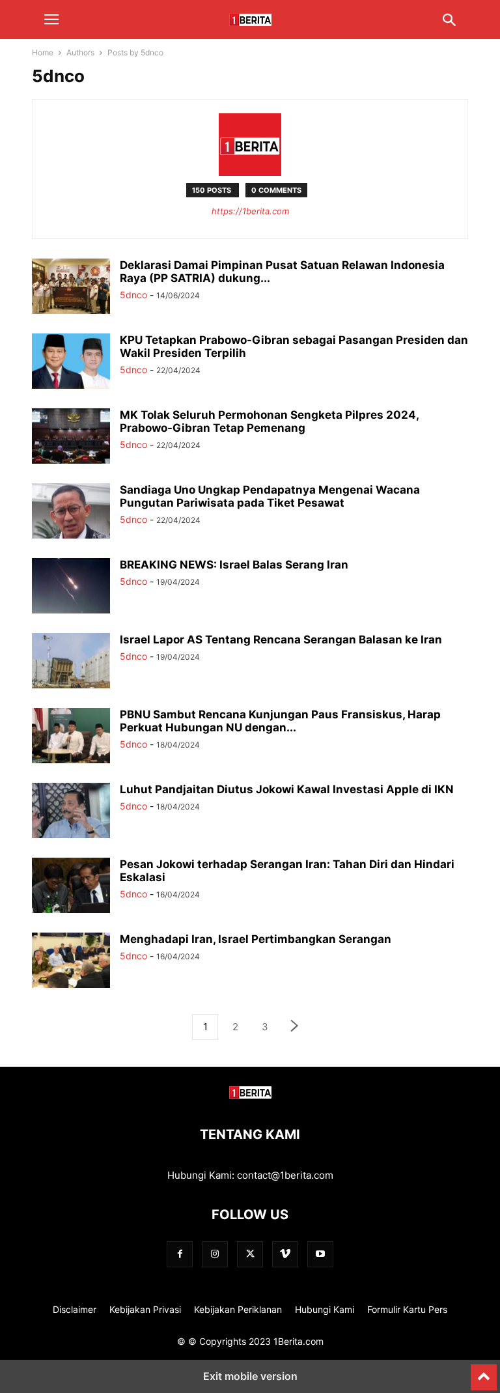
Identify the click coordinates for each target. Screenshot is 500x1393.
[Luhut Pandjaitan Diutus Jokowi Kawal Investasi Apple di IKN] (71, 812)
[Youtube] (320, 1254)
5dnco (133, 294)
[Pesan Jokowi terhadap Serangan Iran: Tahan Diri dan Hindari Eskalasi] (71, 887)
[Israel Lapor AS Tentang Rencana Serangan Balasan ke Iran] (71, 662)
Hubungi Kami (324, 1309)
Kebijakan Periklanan (238, 1309)
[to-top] (484, 1371)
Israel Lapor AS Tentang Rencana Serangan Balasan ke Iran (281, 639)
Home (42, 52)
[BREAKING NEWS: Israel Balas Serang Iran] (71, 587)
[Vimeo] (285, 1254)
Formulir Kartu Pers (407, 1309)
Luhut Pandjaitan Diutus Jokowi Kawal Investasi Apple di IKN (287, 789)
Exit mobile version (250, 1376)
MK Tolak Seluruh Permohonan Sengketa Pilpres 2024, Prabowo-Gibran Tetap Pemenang (269, 421)
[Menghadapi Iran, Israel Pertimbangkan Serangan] (71, 962)
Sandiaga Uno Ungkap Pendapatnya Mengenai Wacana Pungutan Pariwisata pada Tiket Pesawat (270, 496)
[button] (51, 19)
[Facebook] (180, 1254)
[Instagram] (215, 1254)
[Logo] (250, 1095)
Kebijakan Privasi (145, 1309)
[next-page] (295, 1027)
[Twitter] (250, 1254)
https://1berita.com (250, 211)
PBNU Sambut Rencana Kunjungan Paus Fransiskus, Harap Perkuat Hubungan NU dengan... (280, 721)
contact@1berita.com (285, 1175)
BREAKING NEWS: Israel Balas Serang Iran (234, 564)
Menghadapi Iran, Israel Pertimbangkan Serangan (255, 939)
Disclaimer (74, 1309)
